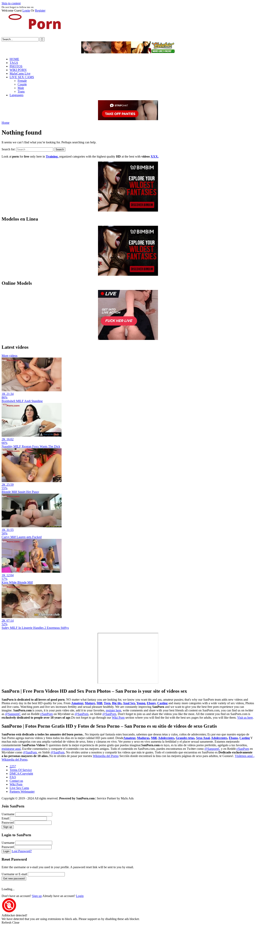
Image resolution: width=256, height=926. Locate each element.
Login (26, 10)
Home (5, 122)
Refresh (6, 922)
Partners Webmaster (22, 791)
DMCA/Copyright (21, 773)
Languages (16, 95)
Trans (21, 91)
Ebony (151, 703)
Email (5, 818)
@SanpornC (13, 714)
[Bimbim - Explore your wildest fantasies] (128, 210)
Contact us (16, 780)
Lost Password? (22, 851)
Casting (162, 703)
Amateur (77, 703)
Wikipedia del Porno (106, 756)
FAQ (13, 777)
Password (8, 822)
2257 (13, 766)
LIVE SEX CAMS (22, 77)
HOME (14, 59)
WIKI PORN (18, 70)
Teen (107, 703)
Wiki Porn (118, 717)
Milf (99, 703)
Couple (22, 84)
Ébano (233, 738)
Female (22, 80)
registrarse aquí (11, 748)
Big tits (116, 703)
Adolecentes (166, 738)
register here (113, 710)
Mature (90, 703)
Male (21, 88)
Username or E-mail (14, 874)
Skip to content (11, 3)
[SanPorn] (32, 35)
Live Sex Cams (19, 788)
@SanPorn (81, 714)
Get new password (14, 878)
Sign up (7, 826)
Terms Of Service (21, 770)
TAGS (14, 62)
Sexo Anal (203, 738)
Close (15, 922)
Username (8, 814)
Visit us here (245, 717)
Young (140, 703)
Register (40, 10)
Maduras (143, 738)
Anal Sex (129, 703)
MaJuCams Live (20, 73)
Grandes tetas (185, 738)
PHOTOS (16, 66)
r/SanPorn (46, 714)
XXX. (155, 156)
